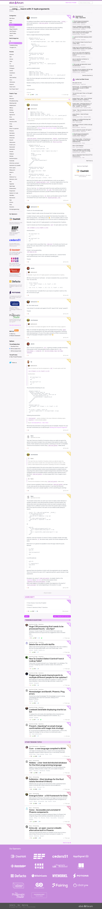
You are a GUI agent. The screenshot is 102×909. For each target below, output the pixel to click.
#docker (11, 156)
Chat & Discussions (33, 746)
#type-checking (40, 754)
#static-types (32, 754)
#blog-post (12, 170)
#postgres (12, 133)
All (10, 41)
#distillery (11, 195)
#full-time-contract (14, 163)
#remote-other (13, 121)
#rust (35, 787)
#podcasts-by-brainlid (14, 165)
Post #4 (66, 313)
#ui (39, 817)
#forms (11, 202)
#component (61, 817)
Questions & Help (14, 6)
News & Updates (79, 147)
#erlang (11, 110)
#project (42, 836)
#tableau (31, 819)
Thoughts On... (13, 47)
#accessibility (54, 817)
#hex (10, 204)
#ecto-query (12, 167)
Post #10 (66, 587)
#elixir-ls (11, 172)
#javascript (12, 147)
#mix (10, 117)
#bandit (36, 701)
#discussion (12, 142)
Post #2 (66, 262)
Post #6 (66, 355)
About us (12, 333)
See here (38, 580)
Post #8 (66, 448)
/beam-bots (12, 86)
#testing (11, 112)
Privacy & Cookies (31, 907)
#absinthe (11, 119)
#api (10, 200)
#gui (46, 801)
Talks (83, 157)
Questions (21, 6)
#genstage (12, 186)
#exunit (11, 140)
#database (36, 770)
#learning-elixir (13, 103)
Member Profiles (87, 101)
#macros (11, 11)
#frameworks (41, 801)
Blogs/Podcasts (13, 29)
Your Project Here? (13, 89)
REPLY (27, 616)
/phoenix (31, 636)
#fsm (50, 754)
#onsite (11, 151)
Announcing (36, 760)
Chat (11, 22)
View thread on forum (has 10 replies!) (37, 603)
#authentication (13, 158)
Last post (66, 611)
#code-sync (12, 144)
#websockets (12, 188)
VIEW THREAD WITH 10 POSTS (62, 616)
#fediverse (36, 836)
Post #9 (66, 490)
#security (11, 207)
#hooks (48, 817)
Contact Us (12, 905)
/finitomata (12, 82)
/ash (30, 734)
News (30, 760)
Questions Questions (87, 75)
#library (31, 770)
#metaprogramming (14, 209)
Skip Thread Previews (16, 357)
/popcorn (11, 84)
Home (29, 607)
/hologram (11, 68)
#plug (10, 126)
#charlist (36, 717)
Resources (12, 27)
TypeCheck (29, 580)
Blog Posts (83, 84)
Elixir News (12, 18)
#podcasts (12, 149)
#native (50, 801)
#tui (43, 787)
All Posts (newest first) (16, 351)
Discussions (43, 746)
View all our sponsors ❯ (15, 325)
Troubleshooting (13, 45)
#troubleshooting (13, 100)
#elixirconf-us (12, 177)
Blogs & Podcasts (76, 84)
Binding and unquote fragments (58, 427)
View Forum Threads (71, 2)
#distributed (42, 770)
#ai (10, 174)
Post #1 (66, 200)
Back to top (66, 842)
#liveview (43, 817)
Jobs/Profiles (13, 33)
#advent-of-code (13, 193)
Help (18, 905)
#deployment (12, 105)
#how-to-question (14, 128)
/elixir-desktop (12, 77)
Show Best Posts (14, 346)
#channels (36, 683)
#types (46, 754)
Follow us (14, 362)
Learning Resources (77, 143)
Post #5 (66, 337)
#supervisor (12, 190)
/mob (10, 75)
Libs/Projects (13, 31)
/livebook (31, 717)
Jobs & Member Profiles (78, 101)
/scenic (11, 70)
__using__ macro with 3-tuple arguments (29, 9)
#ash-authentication (37, 734)
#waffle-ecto (42, 650)
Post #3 (66, 295)
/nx (10, 63)
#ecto (10, 96)
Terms (24, 907)
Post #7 (66, 430)
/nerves (31, 801)
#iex (10, 181)
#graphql (11, 184)
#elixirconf (12, 135)
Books (83, 143)
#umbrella (11, 160)
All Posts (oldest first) (15, 348)
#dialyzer (11, 154)
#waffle (36, 650)
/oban (10, 61)
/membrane (12, 73)
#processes (12, 197)
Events (11, 35)
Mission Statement (15, 335)
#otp (10, 124)
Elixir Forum (85, 79)
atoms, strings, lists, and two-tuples (46, 128)
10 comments (31, 89)
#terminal (39, 787)
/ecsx (10, 79)
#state (54, 801)
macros (30, 605)
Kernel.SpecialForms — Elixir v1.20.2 (40, 422)
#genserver (12, 114)
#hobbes (48, 770)
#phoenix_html (13, 179)
